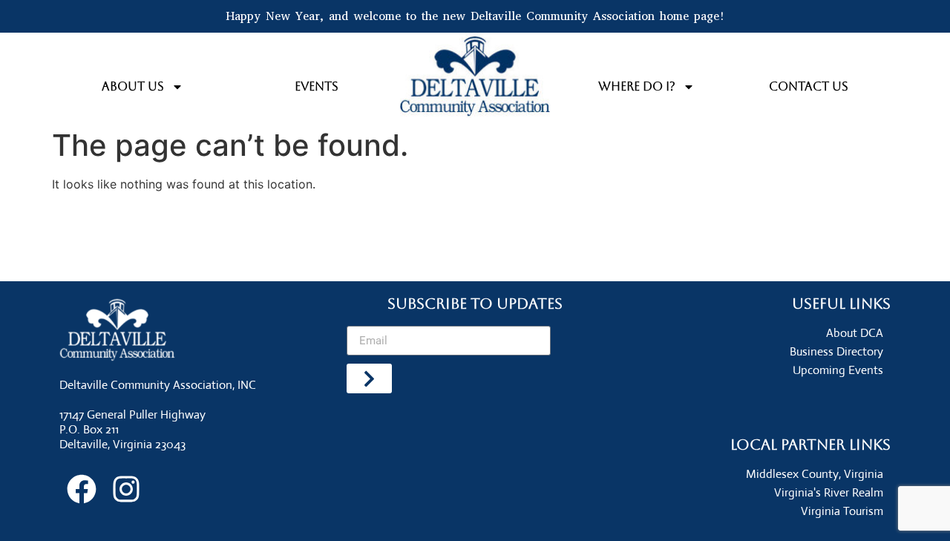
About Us (133, 86)
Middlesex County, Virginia (814, 474)
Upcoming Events (838, 370)
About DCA (854, 333)
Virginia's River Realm (828, 492)
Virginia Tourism (842, 511)
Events (316, 86)
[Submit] (369, 378)
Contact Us (808, 86)
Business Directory (836, 351)
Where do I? (636, 86)
